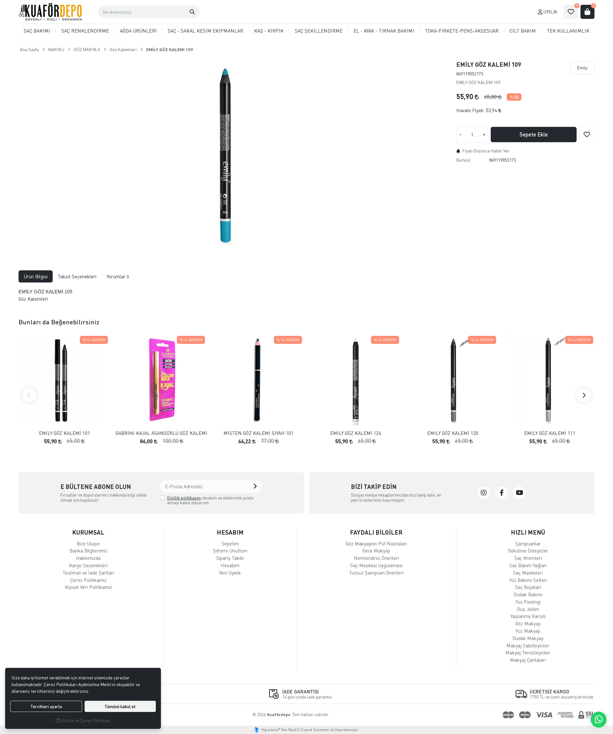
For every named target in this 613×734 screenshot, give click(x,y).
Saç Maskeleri (528, 573)
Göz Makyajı (528, 623)
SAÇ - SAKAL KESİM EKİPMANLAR (205, 31)
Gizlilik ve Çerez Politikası (85, 720)
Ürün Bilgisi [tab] (36, 276)
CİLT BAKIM (523, 31)
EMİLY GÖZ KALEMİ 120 (452, 433)
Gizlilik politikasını (184, 497)
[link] (483, 492)
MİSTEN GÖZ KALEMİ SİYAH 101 (258, 433)
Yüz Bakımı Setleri (528, 580)
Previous (29, 395)
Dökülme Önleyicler (528, 550)
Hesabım (230, 565)
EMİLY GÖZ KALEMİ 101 (64, 433)
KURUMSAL (88, 532)
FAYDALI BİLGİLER (376, 532)
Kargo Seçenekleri (88, 565)
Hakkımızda (88, 558)
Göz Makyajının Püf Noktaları (376, 543)
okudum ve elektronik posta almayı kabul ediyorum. (210, 500)
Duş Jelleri (528, 609)
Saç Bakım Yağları (528, 565)
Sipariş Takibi (230, 558)
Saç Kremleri (528, 558)
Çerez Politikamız (88, 580)
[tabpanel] (307, 295)
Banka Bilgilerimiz (88, 550)
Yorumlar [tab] (118, 276)
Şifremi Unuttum (230, 550)
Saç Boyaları (528, 587)
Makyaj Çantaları (528, 660)
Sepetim (230, 543)
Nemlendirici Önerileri (376, 558)
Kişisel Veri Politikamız (88, 587)
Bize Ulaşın (88, 543)
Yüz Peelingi (528, 602)
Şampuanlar (528, 543)
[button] (192, 11)
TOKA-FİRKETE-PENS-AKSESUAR (462, 31)
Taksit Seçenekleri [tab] (77, 276)
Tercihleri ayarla (46, 706)
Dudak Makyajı (527, 638)
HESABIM (230, 532)
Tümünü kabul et (120, 706)
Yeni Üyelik (230, 573)
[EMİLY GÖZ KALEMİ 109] (223, 155)
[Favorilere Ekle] (586, 134)
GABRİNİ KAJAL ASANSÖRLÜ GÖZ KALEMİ (161, 433)
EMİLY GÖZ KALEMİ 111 (549, 433)
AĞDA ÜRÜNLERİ (138, 31)
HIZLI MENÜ (528, 532)
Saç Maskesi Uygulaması (376, 565)
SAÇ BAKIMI (37, 31)
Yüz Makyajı (528, 631)
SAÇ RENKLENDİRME (85, 31)
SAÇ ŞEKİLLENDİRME (319, 31)
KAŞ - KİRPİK (269, 31)
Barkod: (463, 160)
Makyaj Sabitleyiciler (527, 645)
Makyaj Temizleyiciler (527, 652)
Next (584, 395)
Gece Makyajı (376, 550)
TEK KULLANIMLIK (568, 31)
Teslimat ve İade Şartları (88, 573)
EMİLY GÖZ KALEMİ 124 (355, 433)
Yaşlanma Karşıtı (528, 616)
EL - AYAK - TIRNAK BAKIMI (383, 31)
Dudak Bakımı (527, 594)
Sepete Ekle (533, 134)
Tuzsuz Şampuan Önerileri (376, 573)
